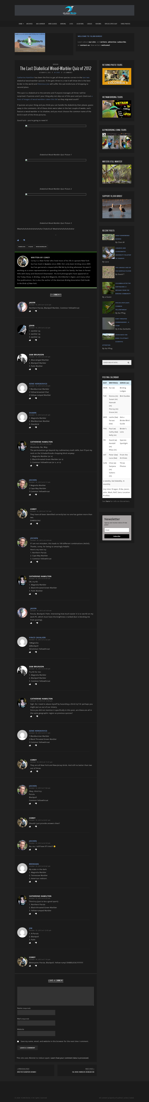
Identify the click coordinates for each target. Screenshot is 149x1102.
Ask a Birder (40, 24)
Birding (63, 24)
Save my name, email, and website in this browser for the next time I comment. (55, 1041)
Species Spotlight (111, 24)
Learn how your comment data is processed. (70, 1058)
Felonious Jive (43, 84)
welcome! (105, 45)
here (108, 501)
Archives (29, 24)
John (31, 325)
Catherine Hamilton (25, 77)
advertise (112, 42)
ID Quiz (30, 246)
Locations (80, 24)
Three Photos (125, 24)
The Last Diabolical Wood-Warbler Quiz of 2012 (55, 68)
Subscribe (116, 536)
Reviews (98, 24)
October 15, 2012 (45, 73)
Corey (33, 509)
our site (92, 42)
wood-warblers (41, 246)
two (88, 77)
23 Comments (68, 73)
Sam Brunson (36, 354)
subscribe (121, 42)
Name (24, 1008)
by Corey (57, 73)
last (84, 77)
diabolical (22, 246)
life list (61, 267)
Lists (71, 24)
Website (20, 1029)
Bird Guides (53, 24)
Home (20, 24)
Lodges (89, 24)
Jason (32, 302)
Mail (23, 1019)
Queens (48, 264)
